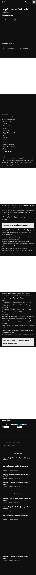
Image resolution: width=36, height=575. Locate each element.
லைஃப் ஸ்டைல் (5, 19)
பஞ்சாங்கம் (5, 470)
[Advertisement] (18, 76)
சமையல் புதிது (13, 19)
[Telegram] (16, 53)
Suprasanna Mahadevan (8, 43)
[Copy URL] (24, 53)
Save (21, 53)
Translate (26, 15)
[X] (8, 53)
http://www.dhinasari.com (9, 445)
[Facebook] (4, 53)
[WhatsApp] (12, 53)
